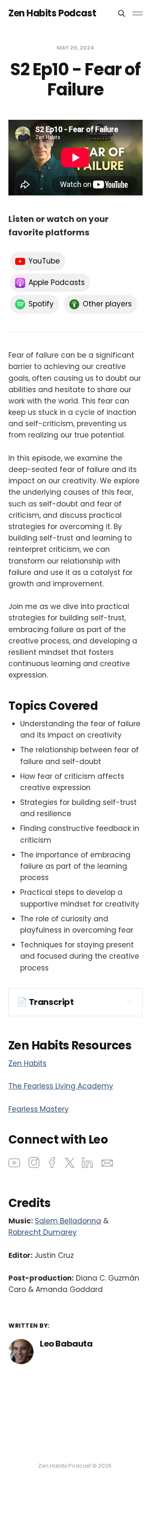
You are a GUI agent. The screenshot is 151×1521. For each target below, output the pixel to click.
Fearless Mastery (38, 1109)
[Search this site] (121, 13)
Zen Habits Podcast (52, 13)
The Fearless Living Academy (60, 1086)
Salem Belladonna (68, 1221)
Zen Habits (27, 1063)
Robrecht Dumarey (42, 1232)
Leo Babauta (66, 1344)
